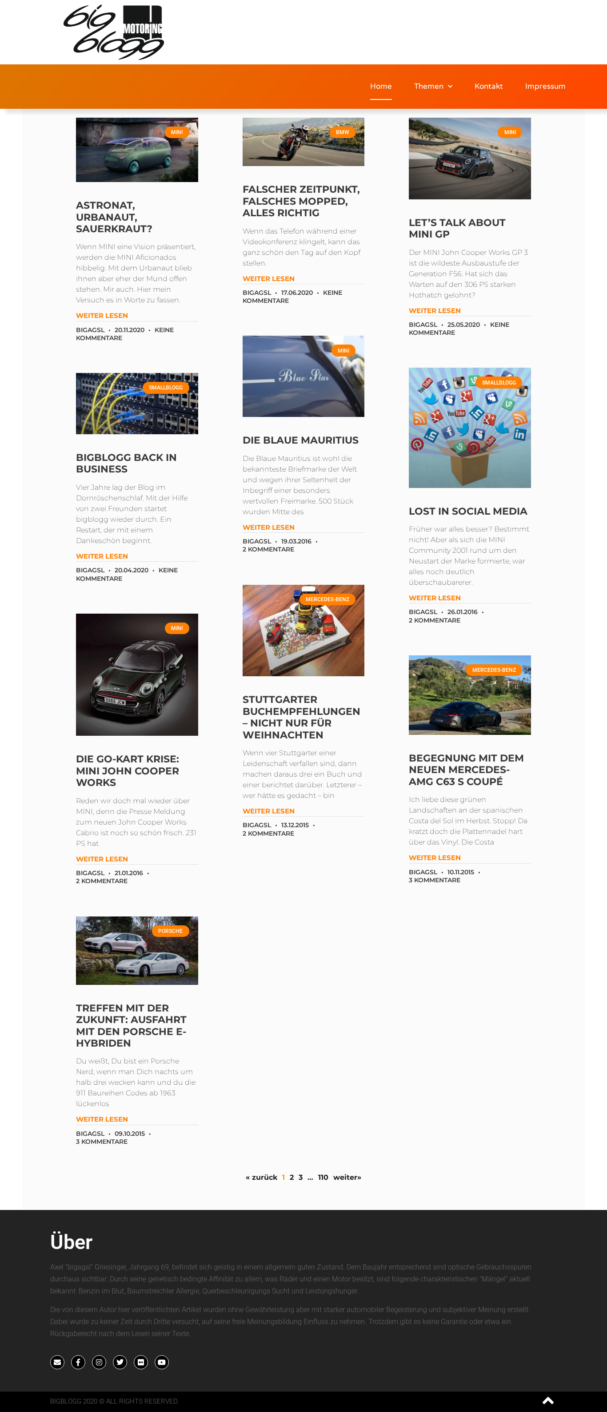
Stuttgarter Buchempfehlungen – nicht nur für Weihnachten (301, 717)
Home (381, 86)
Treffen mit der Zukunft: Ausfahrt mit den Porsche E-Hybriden (131, 1025)
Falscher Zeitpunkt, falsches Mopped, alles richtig (301, 201)
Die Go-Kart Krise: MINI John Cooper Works (127, 771)
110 (323, 1177)
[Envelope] (57, 1362)
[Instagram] (99, 1362)
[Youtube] (162, 1362)
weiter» (347, 1177)
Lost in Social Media (468, 511)
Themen (428, 86)
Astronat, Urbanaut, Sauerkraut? (114, 217)
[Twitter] (120, 1362)
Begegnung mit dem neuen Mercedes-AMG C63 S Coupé (466, 770)
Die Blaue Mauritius (301, 440)
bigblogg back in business (126, 463)
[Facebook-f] (78, 1362)
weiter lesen (102, 315)
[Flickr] (141, 1362)
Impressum (545, 86)
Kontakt (489, 86)
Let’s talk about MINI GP (457, 228)
